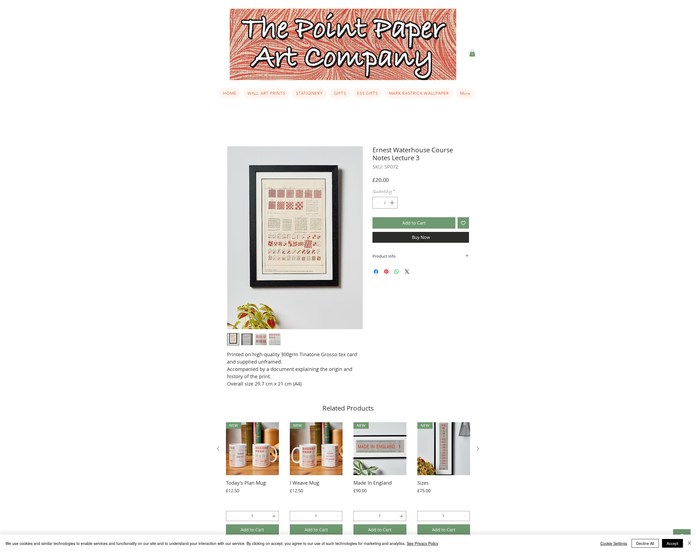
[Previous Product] (218, 448)
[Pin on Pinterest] (386, 271)
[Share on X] (407, 271)
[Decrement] (377, 202)
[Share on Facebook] (376, 271)
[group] (348, 478)
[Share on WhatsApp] (396, 271)
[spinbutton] (385, 202)
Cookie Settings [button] (613, 543)
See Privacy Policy (422, 543)
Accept (672, 543)
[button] (472, 52)
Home (233, 127)
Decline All (645, 543)
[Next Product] (478, 448)
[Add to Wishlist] (463, 223)
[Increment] (392, 202)
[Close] (689, 543)
